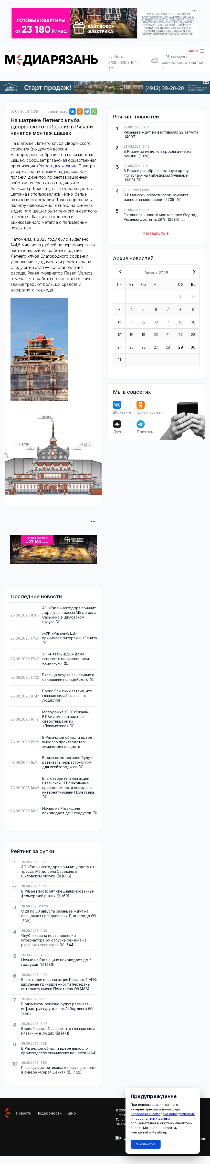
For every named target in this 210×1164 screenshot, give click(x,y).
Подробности (49, 1113)
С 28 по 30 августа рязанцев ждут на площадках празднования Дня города (55, 913)
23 (193, 334)
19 (143, 334)
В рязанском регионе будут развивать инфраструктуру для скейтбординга (67, 762)
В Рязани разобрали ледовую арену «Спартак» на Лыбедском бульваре (156, 172)
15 (180, 322)
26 (143, 347)
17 (119, 334)
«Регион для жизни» (56, 165)
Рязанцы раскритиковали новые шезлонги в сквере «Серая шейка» (59, 1069)
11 (131, 322)
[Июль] (119, 272)
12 (143, 322)
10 (119, 322)
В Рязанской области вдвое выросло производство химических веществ (67, 742)
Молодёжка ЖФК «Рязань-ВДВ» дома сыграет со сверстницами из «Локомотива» (66, 719)
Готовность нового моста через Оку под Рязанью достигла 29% (161, 216)
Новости (24, 1113)
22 (180, 334)
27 (156, 347)
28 (168, 347)
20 (156, 334)
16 (193, 322)
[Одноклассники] (80, 111)
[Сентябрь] (193, 272)
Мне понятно (145, 1144)
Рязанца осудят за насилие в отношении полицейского (68, 677)
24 (119, 347)
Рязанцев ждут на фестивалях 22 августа (161, 132)
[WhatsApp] (94, 111)
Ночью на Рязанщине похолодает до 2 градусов (66, 810)
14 (168, 322)
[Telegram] (87, 111)
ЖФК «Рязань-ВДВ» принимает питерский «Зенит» (69, 635)
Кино (71, 1113)
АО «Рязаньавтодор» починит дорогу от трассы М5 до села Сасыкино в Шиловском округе (69, 615)
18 (131, 334)
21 (168, 334)
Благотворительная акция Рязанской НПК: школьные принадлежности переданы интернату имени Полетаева (68, 785)
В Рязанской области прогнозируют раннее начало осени (156, 197)
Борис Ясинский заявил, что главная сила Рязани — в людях (67, 695)
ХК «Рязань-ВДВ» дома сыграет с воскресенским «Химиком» (65, 658)
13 (156, 322)
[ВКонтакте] (72, 111)
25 (131, 347)
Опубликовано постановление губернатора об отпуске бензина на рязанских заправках (54, 940)
